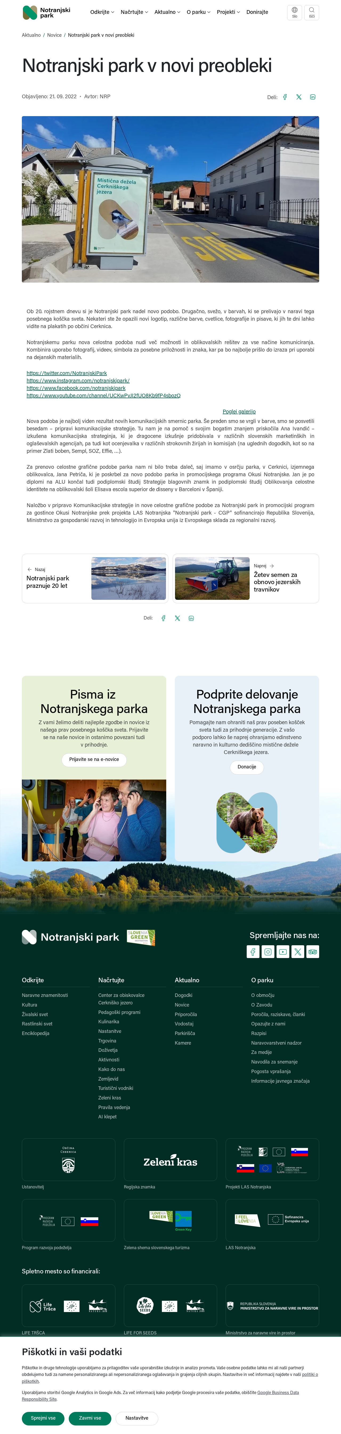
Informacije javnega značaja (280, 1081)
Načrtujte (111, 980)
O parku (262, 980)
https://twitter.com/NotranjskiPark (67, 373)
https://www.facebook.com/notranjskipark (76, 388)
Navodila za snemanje (274, 1062)
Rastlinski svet (37, 1024)
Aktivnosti (108, 1060)
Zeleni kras (109, 1098)
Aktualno (31, 35)
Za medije (261, 1052)
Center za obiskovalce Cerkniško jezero (121, 999)
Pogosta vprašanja (271, 1072)
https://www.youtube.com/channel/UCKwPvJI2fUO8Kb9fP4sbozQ (104, 396)
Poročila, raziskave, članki (278, 1015)
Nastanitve (109, 1031)
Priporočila (186, 1015)
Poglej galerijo (239, 412)
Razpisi (258, 1034)
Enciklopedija (36, 1034)
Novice (54, 35)
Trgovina (107, 1041)
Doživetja (108, 1050)
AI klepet (107, 1117)
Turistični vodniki (115, 1088)
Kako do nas (111, 1070)
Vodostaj (184, 1024)
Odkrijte (33, 980)
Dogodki (183, 995)
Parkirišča (185, 1034)
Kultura (29, 1005)
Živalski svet (35, 1015)
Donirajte (257, 12)
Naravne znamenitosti (45, 995)
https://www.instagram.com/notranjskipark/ (78, 381)
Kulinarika (108, 1022)
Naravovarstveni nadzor (276, 1043)
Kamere (183, 1043)
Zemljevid (108, 1079)
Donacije (247, 767)
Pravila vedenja (114, 1108)
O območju (262, 995)
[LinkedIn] (312, 97)
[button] (102, 12)
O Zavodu (261, 1005)
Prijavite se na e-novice (94, 759)
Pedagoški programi (119, 1013)
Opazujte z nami (268, 1024)
